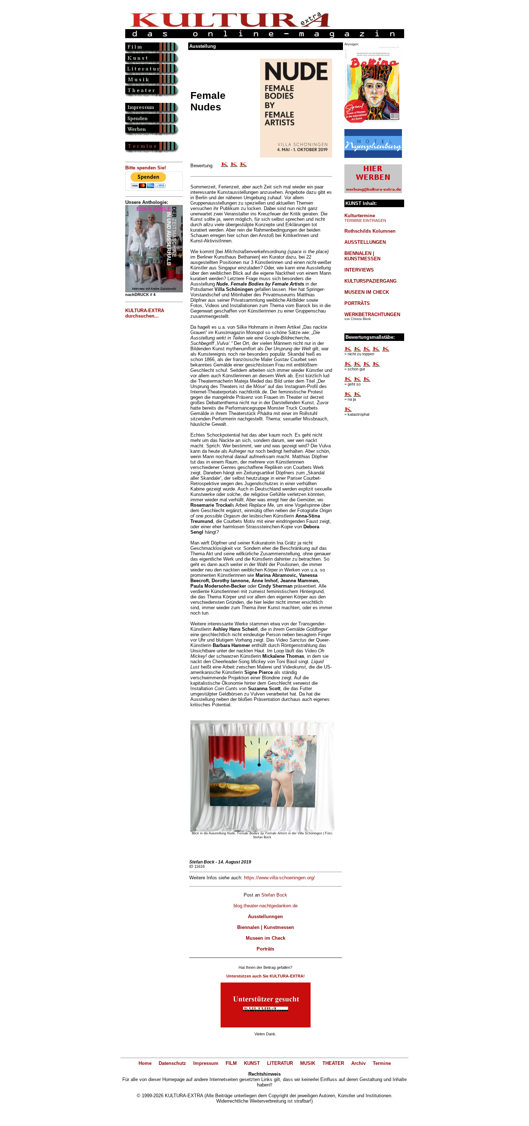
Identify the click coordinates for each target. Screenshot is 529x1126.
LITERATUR (280, 1063)
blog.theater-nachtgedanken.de (266, 905)
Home (145, 1063)
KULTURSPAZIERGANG (370, 281)
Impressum (205, 1063)
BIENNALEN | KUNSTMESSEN (362, 256)
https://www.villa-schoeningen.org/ (279, 877)
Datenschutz (172, 1063)
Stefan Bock (274, 895)
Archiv (358, 1063)
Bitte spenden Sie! (145, 167)
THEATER (333, 1063)
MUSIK (307, 1063)
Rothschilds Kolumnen (369, 231)
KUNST (252, 1063)
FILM (231, 1063)
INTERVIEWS (359, 270)
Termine (382, 1063)
